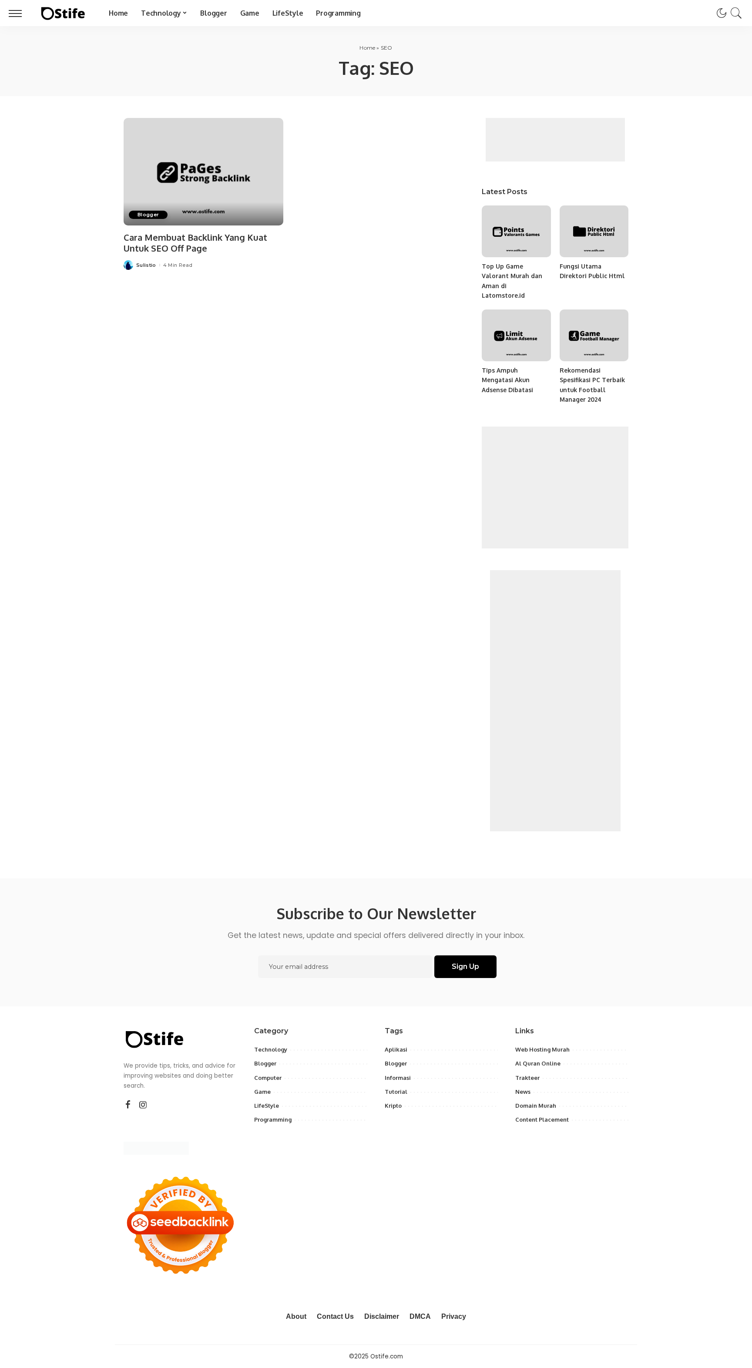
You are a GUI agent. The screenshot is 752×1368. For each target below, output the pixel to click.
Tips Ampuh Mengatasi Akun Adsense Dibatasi (507, 379)
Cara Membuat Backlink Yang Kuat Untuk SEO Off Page (195, 243)
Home (367, 47)
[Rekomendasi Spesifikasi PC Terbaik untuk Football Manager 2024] (594, 335)
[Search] (736, 13)
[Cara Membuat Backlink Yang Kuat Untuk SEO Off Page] (203, 172)
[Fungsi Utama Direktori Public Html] (594, 231)
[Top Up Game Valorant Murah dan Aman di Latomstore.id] (516, 231)
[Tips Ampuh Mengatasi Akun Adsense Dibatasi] (516, 335)
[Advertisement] (555, 139)
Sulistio (146, 265)
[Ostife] (63, 13)
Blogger (148, 215)
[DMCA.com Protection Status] (156, 1148)
